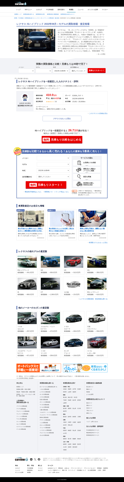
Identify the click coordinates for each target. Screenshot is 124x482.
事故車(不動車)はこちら (33, 192)
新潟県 (65, 408)
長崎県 (74, 444)
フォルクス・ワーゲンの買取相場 (48, 415)
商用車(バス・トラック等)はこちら (56, 192)
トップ (18, 9)
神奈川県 (70, 397)
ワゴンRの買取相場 (21, 419)
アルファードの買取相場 (22, 411)
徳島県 (65, 438)
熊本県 (79, 444)
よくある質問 (89, 394)
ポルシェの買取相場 (45, 425)
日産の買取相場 (44, 399)
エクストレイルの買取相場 (23, 426)
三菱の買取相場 (44, 409)
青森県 (69, 389)
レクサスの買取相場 (45, 392)
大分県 (65, 447)
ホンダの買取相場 (44, 394)
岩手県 (74, 389)
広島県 (79, 430)
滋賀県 (79, 422)
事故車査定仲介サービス (92, 432)
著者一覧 (64, 470)
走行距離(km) (74, 67)
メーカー (21, 67)
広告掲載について (81, 470)
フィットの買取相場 (21, 416)
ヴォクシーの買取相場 (22, 414)
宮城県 (79, 389)
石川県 (79, 408)
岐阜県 (69, 416)
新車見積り (61, 9)
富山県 (74, 408)
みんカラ (40, 470)
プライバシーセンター (90, 468)
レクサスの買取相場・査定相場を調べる (94, 299)
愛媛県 (74, 438)
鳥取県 (65, 430)
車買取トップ (17, 14)
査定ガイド (89, 403)
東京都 (65, 397)
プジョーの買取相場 (45, 427)
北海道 (65, 389)
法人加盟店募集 (92, 470)
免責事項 (105, 468)
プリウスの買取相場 (21, 406)
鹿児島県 (75, 447)
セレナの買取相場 (21, 424)
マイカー (105, 9)
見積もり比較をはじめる (62, 139)
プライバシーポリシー (76, 468)
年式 (54, 67)
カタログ (39, 9)
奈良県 (65, 425)
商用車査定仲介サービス (92, 435)
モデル (38, 67)
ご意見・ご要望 (101, 470)
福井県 (65, 411)
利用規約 (99, 468)
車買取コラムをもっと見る (98, 242)
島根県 (69, 430)
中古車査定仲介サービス (92, 430)
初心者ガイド (89, 386)
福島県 (74, 392)
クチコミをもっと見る (62, 119)
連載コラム (89, 413)
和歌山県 (70, 425)
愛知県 (65, 416)
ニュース (81, 9)
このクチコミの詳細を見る (98, 113)
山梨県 (65, 403)
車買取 (71, 9)
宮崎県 (69, 447)
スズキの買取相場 (44, 397)
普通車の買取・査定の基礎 (23, 389)
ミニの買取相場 (44, 422)
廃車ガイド (89, 389)
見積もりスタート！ (97, 70)
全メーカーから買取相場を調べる (48, 386)
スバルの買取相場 (44, 407)
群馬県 (79, 400)
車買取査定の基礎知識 (53, 14)
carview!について (52, 468)
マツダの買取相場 (44, 404)
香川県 (69, 438)
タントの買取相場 (21, 421)
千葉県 (65, 400)
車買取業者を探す (40, 14)
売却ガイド (89, 408)
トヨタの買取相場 (44, 389)
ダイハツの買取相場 (45, 402)
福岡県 (65, 444)
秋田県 (65, 392)
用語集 (88, 392)
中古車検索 (49, 9)
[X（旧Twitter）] (35, 459)
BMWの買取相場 (44, 417)
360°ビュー (28, 9)
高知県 (79, 438)
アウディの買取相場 (45, 420)
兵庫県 (69, 422)
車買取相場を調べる (28, 14)
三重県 (79, 416)
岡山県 (74, 430)
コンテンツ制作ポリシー (54, 470)
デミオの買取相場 (21, 429)
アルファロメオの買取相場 (47, 432)
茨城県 (69, 400)
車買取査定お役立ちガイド (67, 14)
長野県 (69, 408)
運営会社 (60, 468)
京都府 (74, 422)
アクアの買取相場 (21, 408)
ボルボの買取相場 (44, 435)
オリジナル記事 (93, 9)
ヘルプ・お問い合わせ (92, 421)
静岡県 (74, 416)
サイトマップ (71, 470)
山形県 (69, 392)
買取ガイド (89, 405)
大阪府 (65, 422)
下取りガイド (89, 410)
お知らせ (67, 468)
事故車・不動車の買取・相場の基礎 (25, 392)
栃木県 (74, 400)
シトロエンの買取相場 (45, 430)
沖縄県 (65, 450)
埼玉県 (75, 397)
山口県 (65, 433)
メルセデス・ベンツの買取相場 (48, 412)
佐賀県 (69, 444)
